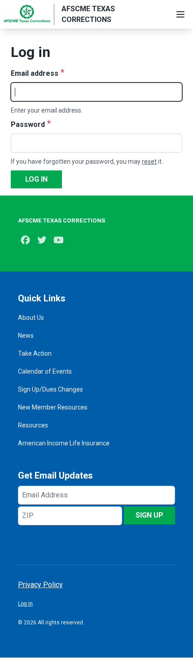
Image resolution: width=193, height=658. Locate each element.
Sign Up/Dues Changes (50, 389)
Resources (33, 425)
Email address (34, 73)
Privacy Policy (40, 584)
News (26, 335)
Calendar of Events (45, 371)
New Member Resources (53, 407)
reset (149, 161)
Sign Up (149, 515)
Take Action (35, 353)
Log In (25, 604)
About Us (31, 317)
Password (28, 124)
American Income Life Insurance (64, 443)
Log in (36, 179)
